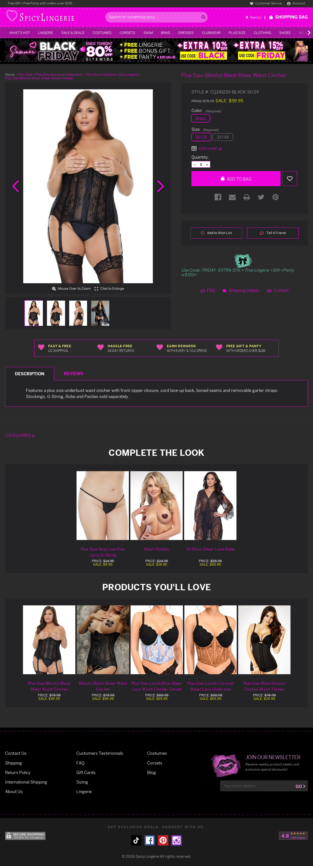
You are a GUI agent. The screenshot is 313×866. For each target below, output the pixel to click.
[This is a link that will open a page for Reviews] (293, 836)
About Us (14, 791)
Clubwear (211, 33)
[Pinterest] (275, 197)
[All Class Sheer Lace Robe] (210, 505)
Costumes (102, 33)
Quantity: (200, 157)
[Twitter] (261, 197)
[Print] (246, 197)
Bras (165, 33)
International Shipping (26, 781)
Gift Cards (86, 772)
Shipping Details (244, 290)
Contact (280, 290)
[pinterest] (163, 840)
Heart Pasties (156, 549)
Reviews (73, 373)
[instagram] (176, 840)
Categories (18, 435)
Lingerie (45, 33)
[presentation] (15, 186)
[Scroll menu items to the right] (303, 32)
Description (29, 373)
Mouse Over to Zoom (74, 288)
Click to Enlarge (112, 288)
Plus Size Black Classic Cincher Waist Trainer (264, 686)
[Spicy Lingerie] (54, 17)
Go (299, 786)
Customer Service (268, 3)
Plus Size (237, 33)
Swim (148, 33)
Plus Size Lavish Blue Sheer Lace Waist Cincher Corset (156, 686)
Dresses (185, 33)
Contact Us (15, 753)
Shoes (285, 33)
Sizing (82, 781)
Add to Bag (238, 179)
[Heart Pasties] (156, 505)
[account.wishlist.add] (289, 178)
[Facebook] (217, 197)
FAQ (210, 290)
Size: (205, 129)
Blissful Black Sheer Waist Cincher (103, 686)
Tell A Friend (276, 233)
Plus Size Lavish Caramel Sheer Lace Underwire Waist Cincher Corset (210, 686)
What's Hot (19, 33)
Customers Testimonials (99, 753)
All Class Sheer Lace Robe (210, 549)
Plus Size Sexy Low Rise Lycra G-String (103, 552)
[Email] (232, 197)
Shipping (13, 762)
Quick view (49, 639)
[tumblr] (136, 840)
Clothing (262, 33)
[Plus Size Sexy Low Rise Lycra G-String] (103, 505)
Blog (151, 772)
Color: (206, 110)
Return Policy (18, 772)
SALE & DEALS (72, 33)
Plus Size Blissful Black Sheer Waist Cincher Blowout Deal (49, 686)
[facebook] (150, 840)
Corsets (127, 33)
